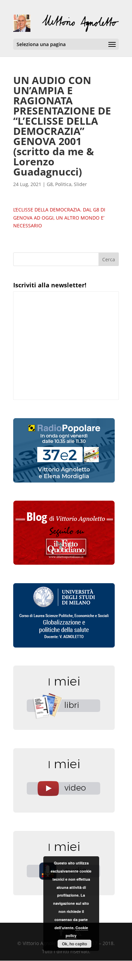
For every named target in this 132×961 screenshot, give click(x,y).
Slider (80, 184)
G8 (50, 184)
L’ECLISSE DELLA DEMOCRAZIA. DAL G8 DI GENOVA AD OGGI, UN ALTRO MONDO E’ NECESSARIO (59, 217)
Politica (63, 184)
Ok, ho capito (74, 944)
